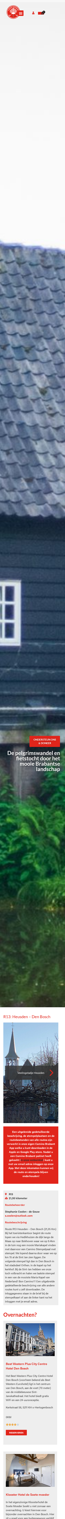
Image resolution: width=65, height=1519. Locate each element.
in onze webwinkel (32, 1160)
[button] (21, 13)
